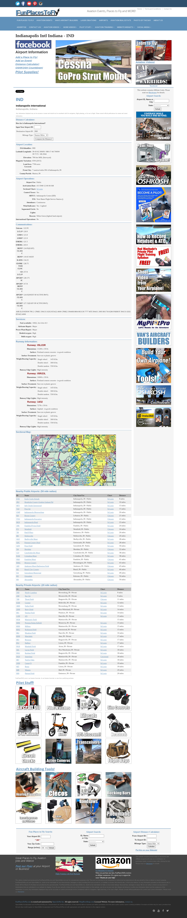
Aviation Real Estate (121, 20)
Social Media (143, 27)
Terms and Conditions (153, 9)
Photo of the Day (142, 20)
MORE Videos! (69, 27)
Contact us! (35, 27)
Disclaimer (21, 892)
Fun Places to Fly (25, 20)
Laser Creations (88, 20)
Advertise (21, 27)
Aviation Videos (52, 27)
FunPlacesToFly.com (23, 902)
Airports (103, 20)
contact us (128, 902)
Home (139, 9)
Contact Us (168, 9)
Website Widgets (125, 27)
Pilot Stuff (85, 27)
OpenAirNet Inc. (58, 902)
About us (158, 20)
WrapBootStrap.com (86, 902)
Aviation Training (104, 27)
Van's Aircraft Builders (66, 20)
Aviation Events (44, 20)
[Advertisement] (154, 470)
